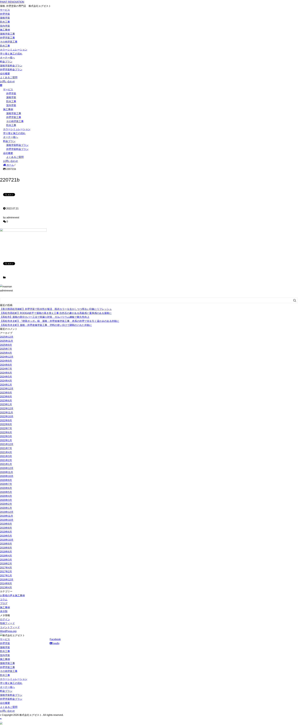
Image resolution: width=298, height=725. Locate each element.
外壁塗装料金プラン (11, 69)
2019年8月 (6, 528)
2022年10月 (6, 416)
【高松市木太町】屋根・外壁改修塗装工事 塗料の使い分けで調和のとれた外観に (46, 325)
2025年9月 (6, 345)
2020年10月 (6, 476)
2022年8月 (6, 424)
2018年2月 (6, 563)
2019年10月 (6, 520)
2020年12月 (6, 468)
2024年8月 (6, 365)
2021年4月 (6, 452)
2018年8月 (6, 547)
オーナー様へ (7, 57)
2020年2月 (6, 504)
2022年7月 (6, 428)
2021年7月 (6, 448)
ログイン (5, 619)
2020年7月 (6, 484)
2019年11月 (6, 516)
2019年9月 (6, 523)
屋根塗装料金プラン (11, 65)
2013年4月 (6, 587)
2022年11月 (6, 412)
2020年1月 (6, 508)
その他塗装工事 (8, 41)
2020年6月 (6, 488)
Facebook (55, 639)
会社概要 (5, 73)
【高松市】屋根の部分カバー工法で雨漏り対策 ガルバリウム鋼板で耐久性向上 (44, 317)
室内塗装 (5, 26)
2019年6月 (6, 531)
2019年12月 (6, 512)
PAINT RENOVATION (12, 2)
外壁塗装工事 (7, 37)
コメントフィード (10, 627)
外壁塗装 (5, 14)
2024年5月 (6, 376)
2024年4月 (6, 380)
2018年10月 (6, 540)
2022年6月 (6, 432)
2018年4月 (6, 555)
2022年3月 (6, 436)
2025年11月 (6, 341)
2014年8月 (6, 583)
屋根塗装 (5, 17)
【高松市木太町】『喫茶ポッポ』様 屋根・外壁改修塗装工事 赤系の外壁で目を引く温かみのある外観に (59, 321)
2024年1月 (6, 384)
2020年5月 (6, 492)
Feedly (55, 643)
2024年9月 (6, 360)
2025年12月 (6, 337)
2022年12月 (6, 408)
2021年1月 (6, 464)
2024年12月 (6, 356)
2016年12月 (6, 579)
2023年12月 (6, 388)
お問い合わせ (7, 81)
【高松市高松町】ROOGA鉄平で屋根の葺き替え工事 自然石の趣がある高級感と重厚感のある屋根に (56, 313)
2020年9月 (6, 480)
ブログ (3, 603)
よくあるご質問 (8, 77)
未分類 (3, 611)
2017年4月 (6, 567)
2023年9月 (6, 392)
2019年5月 (6, 535)
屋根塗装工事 (7, 33)
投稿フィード (7, 623)
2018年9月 (6, 543)
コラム (3, 599)
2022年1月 (6, 440)
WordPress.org (8, 631)
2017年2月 (6, 571)
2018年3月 (6, 559)
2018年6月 (6, 551)
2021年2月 (6, 460)
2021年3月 (6, 456)
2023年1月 (6, 404)
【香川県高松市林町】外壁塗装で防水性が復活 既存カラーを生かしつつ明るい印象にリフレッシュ (56, 309)
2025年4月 (6, 353)
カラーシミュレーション (13, 49)
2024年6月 (6, 372)
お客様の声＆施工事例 (12, 595)
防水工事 (5, 22)
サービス (5, 10)
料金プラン (6, 61)
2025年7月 (6, 349)
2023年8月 (6, 396)
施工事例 (5, 29)
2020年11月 (6, 472)
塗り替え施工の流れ (11, 53)
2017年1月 (6, 575)
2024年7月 (6, 368)
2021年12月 (6, 444)
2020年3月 (6, 500)
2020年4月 (6, 496)
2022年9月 (6, 420)
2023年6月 (6, 400)
